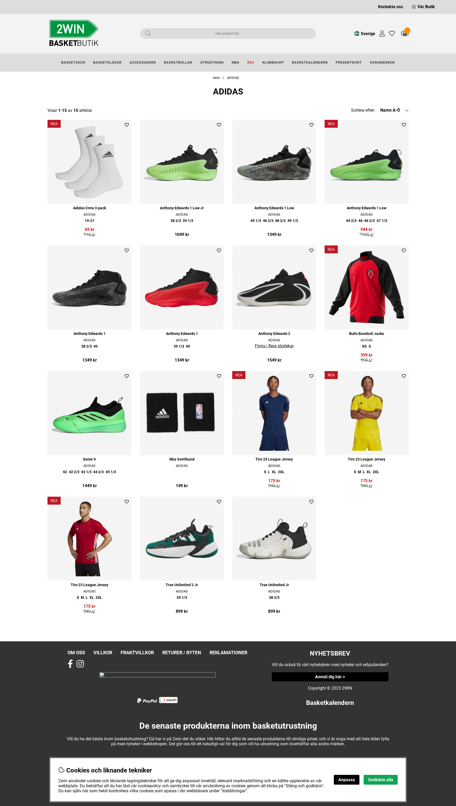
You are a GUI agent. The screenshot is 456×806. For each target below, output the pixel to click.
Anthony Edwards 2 (274, 333)
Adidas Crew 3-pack (89, 208)
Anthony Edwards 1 (90, 333)
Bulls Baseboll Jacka (366, 333)
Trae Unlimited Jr (274, 585)
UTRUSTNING (212, 62)
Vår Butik (426, 6)
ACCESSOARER (143, 62)
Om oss (76, 652)
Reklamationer (228, 652)
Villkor (102, 652)
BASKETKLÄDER (107, 62)
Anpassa (346, 779)
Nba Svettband (181, 459)
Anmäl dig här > (330, 676)
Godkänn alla (380, 779)
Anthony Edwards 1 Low (274, 208)
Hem (216, 78)
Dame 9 (89, 459)
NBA (235, 62)
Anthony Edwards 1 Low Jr (182, 208)
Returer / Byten (181, 652)
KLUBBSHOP (273, 62)
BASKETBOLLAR (178, 62)
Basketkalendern (330, 703)
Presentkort (349, 62)
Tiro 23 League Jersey (274, 459)
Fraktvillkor (137, 652)
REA (250, 62)
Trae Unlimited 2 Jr (182, 585)
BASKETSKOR (73, 62)
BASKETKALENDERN (310, 62)
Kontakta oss (390, 6)
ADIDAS (233, 78)
